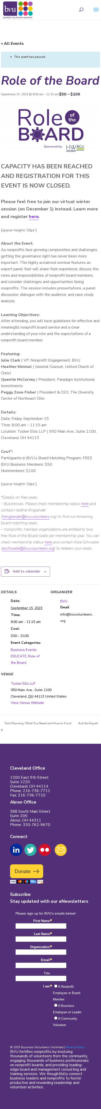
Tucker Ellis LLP (23, 683)
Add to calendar (26, 571)
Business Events (23, 650)
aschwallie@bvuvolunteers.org (28, 548)
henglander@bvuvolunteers (25, 516)
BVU (63, 601)
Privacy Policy (75, 1047)
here (34, 216)
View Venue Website (27, 702)
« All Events (12, 43)
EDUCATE (18, 656)
